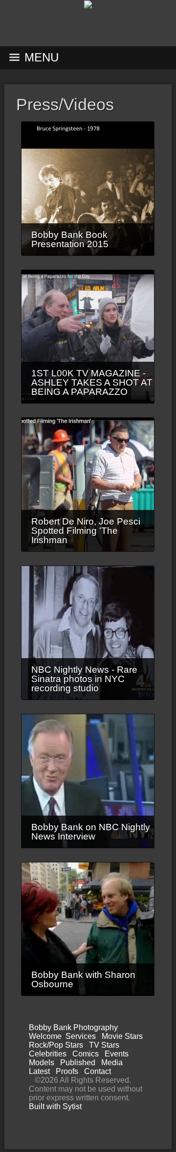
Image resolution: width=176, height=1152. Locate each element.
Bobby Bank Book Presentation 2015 (70, 239)
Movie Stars (122, 1036)
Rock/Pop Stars (56, 1045)
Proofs (67, 1071)
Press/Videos (65, 104)
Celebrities (47, 1054)
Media (112, 1062)
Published (77, 1062)
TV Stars (104, 1045)
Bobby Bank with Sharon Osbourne (83, 979)
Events (117, 1054)
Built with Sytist (55, 1106)
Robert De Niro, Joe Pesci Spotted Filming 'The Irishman (85, 530)
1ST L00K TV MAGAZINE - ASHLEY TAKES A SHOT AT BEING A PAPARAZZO (92, 382)
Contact (97, 1071)
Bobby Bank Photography (73, 1027)
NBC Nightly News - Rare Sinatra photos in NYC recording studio (84, 678)
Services (81, 1036)
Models (41, 1062)
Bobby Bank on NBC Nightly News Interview (90, 831)
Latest (39, 1071)
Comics (85, 1054)
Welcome (45, 1036)
